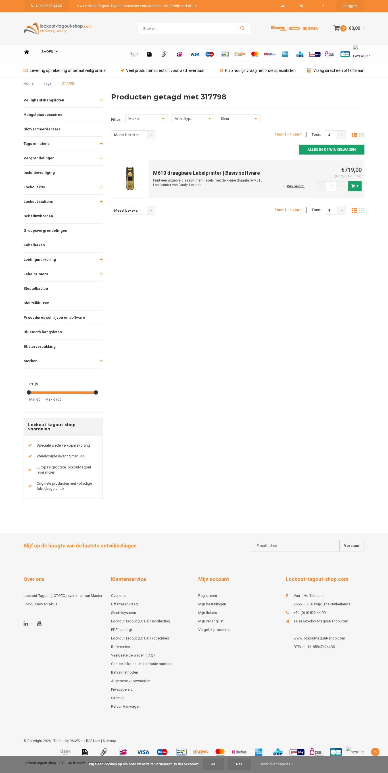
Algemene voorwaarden (130, 681)
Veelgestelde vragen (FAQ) (133, 655)
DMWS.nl (77, 741)
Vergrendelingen (39, 158)
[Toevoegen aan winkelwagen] (355, 186)
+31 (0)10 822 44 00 (310, 613)
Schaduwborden (38, 216)
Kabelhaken (34, 245)
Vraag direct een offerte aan (338, 70)
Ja (213, 764)
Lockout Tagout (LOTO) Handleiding (140, 621)
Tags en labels (36, 143)
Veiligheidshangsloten (44, 100)
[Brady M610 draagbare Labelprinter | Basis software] (130, 178)
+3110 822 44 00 (49, 6)
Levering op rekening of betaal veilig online (68, 70)
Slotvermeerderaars (42, 129)
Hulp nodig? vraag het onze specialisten (260, 70)
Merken (30, 361)
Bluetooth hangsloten (43, 332)
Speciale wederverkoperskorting (63, 445)
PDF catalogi (121, 630)
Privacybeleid (122, 689)
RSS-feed (93, 741)
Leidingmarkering (40, 259)
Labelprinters (36, 274)
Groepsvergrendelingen (45, 230)
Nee (239, 764)
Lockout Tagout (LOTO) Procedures (140, 638)
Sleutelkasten (36, 288)
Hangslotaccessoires (43, 114)
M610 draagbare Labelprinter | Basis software (206, 173)
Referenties (120, 647)
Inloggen (350, 6)
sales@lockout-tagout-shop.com (321, 621)
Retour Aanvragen (125, 706)
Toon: (316, 134)
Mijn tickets (207, 613)
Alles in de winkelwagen (331, 149)
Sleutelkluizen (36, 303)
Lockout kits (34, 187)
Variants (295, 186)
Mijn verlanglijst (211, 621)
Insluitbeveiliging (39, 172)
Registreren (207, 595)
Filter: (116, 119)
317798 (68, 83)
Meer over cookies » (276, 764)
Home (26, 52)
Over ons (118, 595)
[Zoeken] (242, 28)
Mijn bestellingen (212, 604)
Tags (48, 83)
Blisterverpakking (40, 346)
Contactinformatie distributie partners (141, 664)
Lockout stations (38, 201)
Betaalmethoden (124, 672)
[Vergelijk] (282, 6)
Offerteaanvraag (124, 604)
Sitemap (118, 698)
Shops (47, 51)
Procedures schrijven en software (54, 317)
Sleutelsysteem (123, 613)
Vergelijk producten (214, 630)
